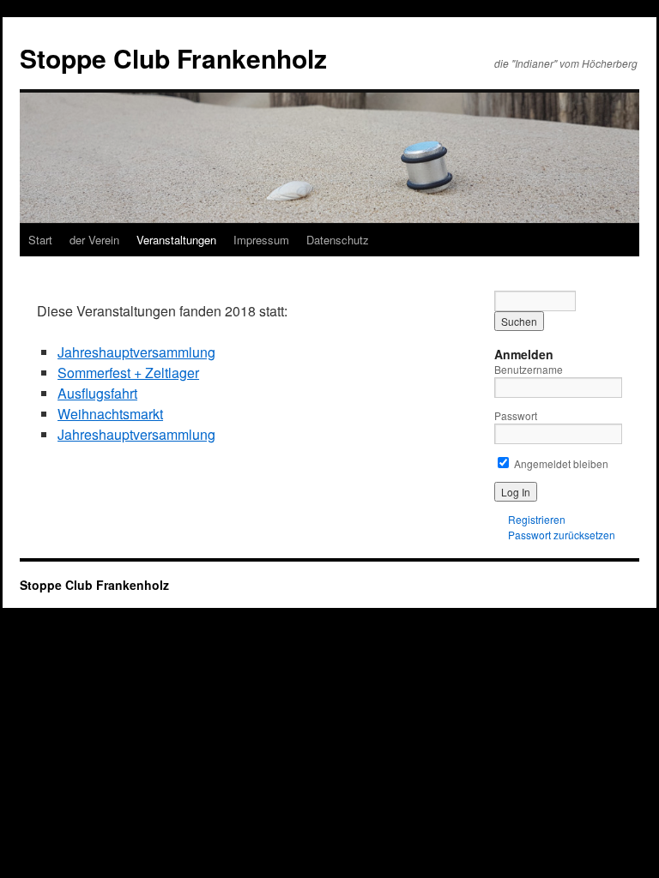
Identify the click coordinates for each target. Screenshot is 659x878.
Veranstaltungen (176, 240)
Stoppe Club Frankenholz (173, 57)
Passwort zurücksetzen (561, 534)
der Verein (94, 240)
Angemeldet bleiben (559, 463)
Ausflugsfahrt (97, 393)
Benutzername (528, 369)
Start (40, 240)
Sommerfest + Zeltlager (128, 372)
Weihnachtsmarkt (110, 414)
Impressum (261, 240)
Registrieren (536, 519)
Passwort (515, 415)
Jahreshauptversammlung (136, 352)
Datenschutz (337, 240)
